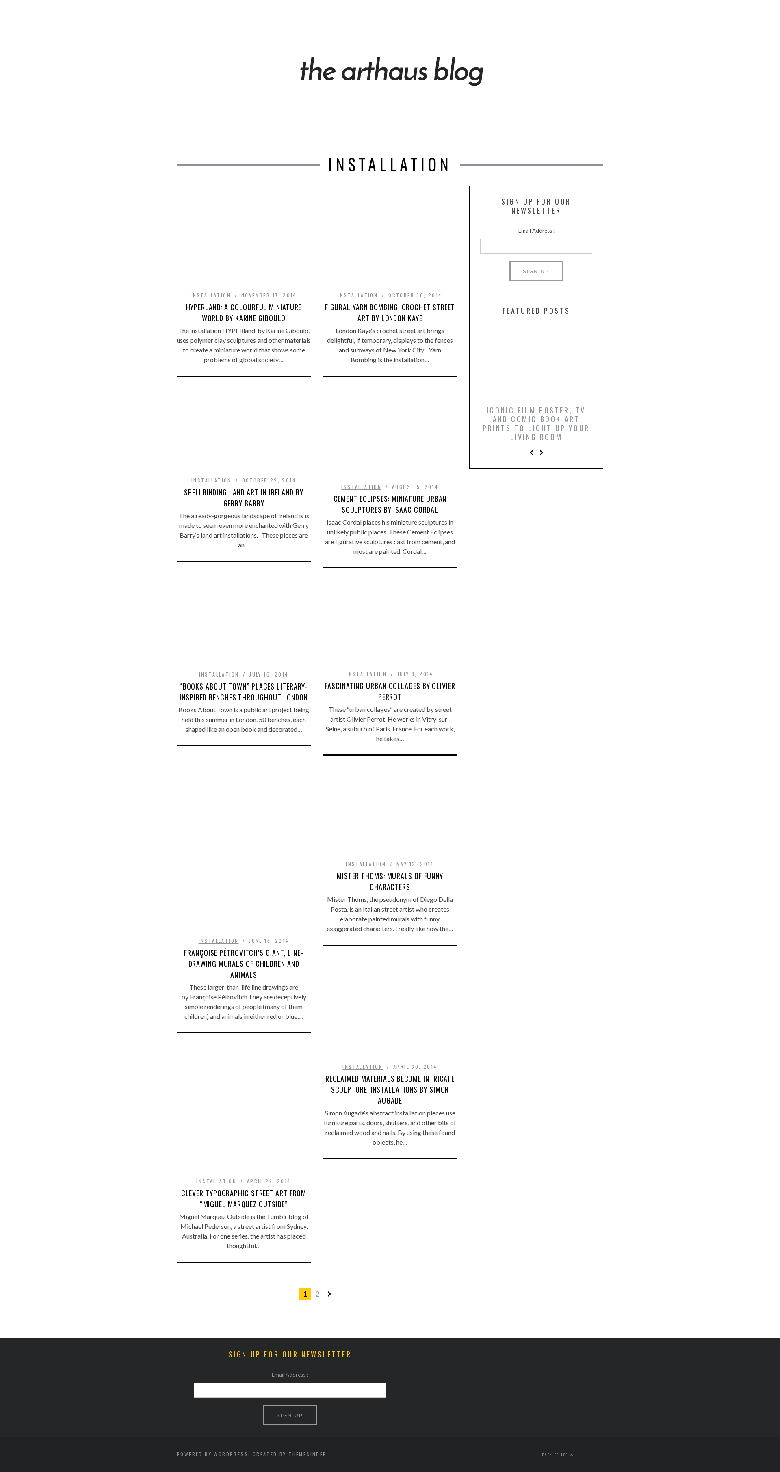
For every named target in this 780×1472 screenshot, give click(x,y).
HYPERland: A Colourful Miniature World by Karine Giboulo (244, 312)
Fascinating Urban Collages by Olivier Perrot (390, 691)
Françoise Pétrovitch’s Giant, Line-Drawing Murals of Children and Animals (243, 963)
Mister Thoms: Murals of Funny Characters (390, 881)
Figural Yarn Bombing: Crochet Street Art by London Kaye (390, 312)
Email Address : (536, 230)
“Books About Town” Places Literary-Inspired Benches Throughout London (244, 691)
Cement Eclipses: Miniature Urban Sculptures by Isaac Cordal (390, 504)
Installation (211, 295)
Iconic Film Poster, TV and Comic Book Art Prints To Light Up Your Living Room (536, 423)
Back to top (556, 1454)
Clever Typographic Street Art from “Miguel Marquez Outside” (244, 1198)
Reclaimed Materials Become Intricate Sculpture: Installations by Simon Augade (390, 1089)
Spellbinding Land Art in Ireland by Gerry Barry (243, 497)
